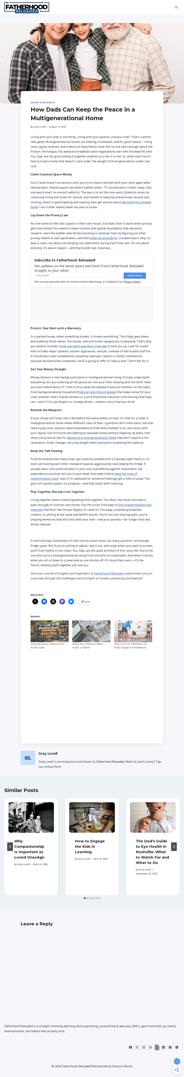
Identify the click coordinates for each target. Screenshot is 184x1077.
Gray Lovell (40, 126)
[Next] (174, 846)
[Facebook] (130, 1047)
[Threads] (150, 1047)
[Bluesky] (157, 1047)
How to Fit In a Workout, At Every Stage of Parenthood (130, 645)
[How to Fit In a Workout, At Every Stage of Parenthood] (133, 631)
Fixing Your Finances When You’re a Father (87, 645)
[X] (137, 1047)
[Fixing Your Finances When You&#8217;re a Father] (91, 631)
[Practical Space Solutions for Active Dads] (50, 631)
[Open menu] (176, 7)
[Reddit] (163, 1047)
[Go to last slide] (10, 846)
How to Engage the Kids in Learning (90, 846)
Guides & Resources (43, 102)
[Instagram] (144, 1047)
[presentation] (31, 817)
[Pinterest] (170, 1047)
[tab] (85, 898)
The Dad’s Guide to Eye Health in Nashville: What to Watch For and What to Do (152, 852)
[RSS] (177, 1047)
